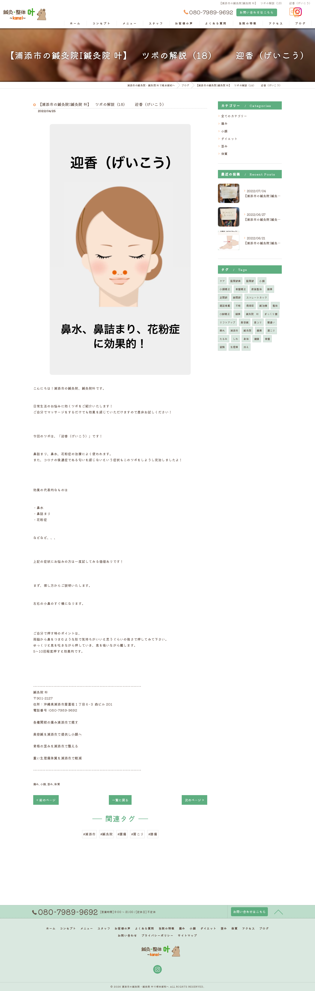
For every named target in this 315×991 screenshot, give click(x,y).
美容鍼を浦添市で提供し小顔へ (57, 734)
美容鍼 (245, 322)
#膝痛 (152, 834)
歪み (50, 784)
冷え (246, 347)
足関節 (224, 297)
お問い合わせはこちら (257, 12)
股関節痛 (235, 281)
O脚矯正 (225, 314)
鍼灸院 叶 (252, 314)
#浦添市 (89, 834)
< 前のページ (46, 800)
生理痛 (234, 347)
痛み (36, 784)
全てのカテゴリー (234, 116)
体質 (57, 784)
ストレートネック (256, 297)
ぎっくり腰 (271, 314)
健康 (256, 339)
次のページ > (194, 800)
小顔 (43, 784)
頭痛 (237, 314)
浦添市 (234, 330)
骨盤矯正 (241, 289)
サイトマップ (187, 935)
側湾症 (250, 305)
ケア (222, 281)
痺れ (222, 330)
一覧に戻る (120, 800)
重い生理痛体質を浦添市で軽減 (57, 757)
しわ (235, 339)
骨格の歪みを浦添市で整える (55, 745)
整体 (275, 305)
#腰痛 (121, 834)
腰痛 (259, 330)
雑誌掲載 (225, 305)
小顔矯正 (225, 289)
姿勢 (222, 347)
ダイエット (229, 138)
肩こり (271, 330)
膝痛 (269, 289)
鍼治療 (263, 305)
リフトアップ (227, 322)
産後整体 (256, 289)
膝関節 (237, 297)
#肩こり (137, 834)
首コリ (258, 322)
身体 (246, 339)
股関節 (250, 281)
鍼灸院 (247, 330)
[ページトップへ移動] (278, 911)
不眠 (238, 305)
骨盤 (267, 339)
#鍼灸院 (106, 834)
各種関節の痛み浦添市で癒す (55, 722)
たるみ (224, 339)
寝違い (271, 322)
